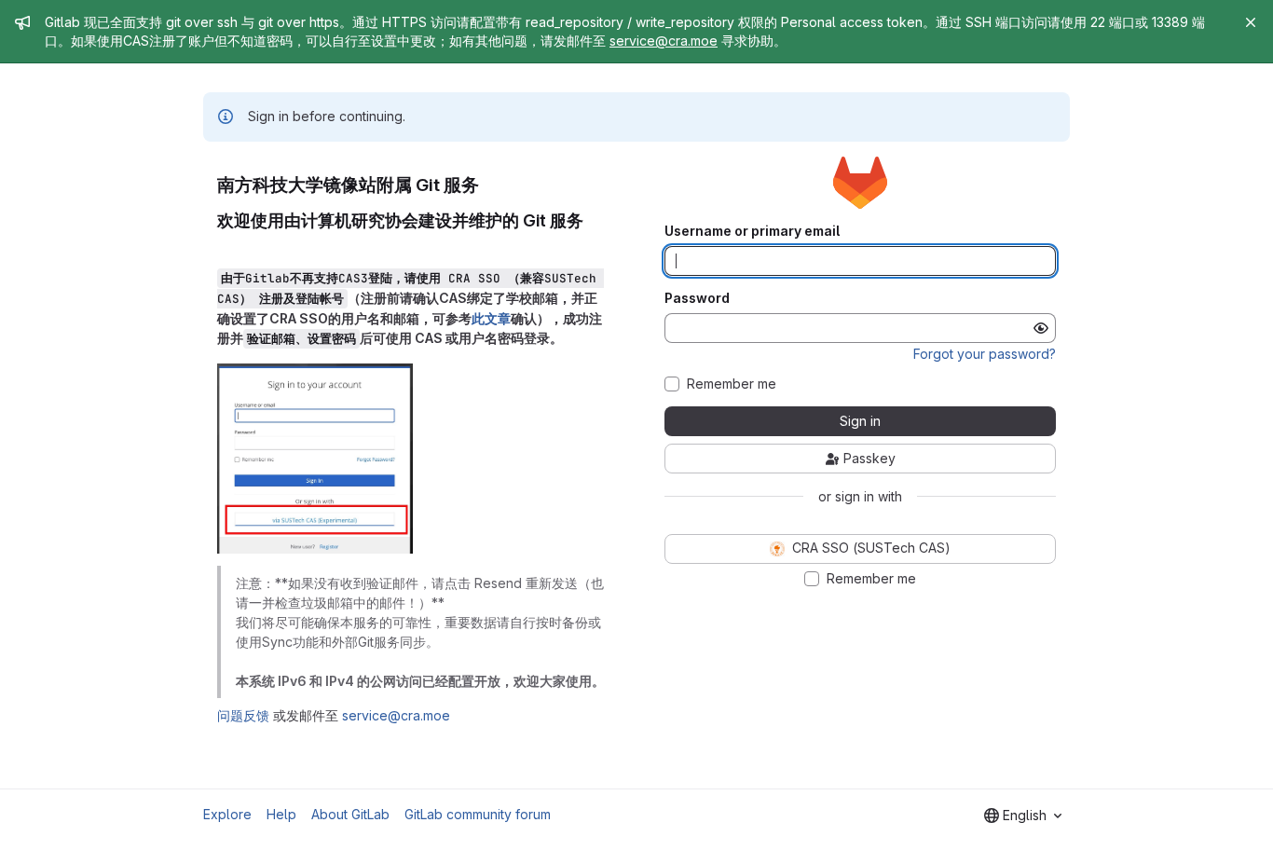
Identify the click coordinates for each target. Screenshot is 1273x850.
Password (697, 298)
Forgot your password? (984, 354)
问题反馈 (243, 715)
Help (281, 814)
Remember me (731, 384)
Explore (227, 814)
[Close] (1250, 22)
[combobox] (1023, 815)
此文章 (491, 318)
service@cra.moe (663, 40)
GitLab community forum (477, 814)
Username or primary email (752, 231)
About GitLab (350, 814)
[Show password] (1041, 328)
